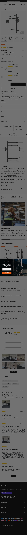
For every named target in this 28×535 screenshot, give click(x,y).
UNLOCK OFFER (7, 272)
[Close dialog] (27, 259)
